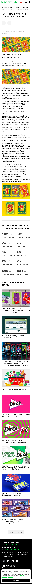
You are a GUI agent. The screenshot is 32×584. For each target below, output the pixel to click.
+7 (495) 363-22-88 (11, 542)
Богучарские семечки (8, 31)
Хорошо (16, 580)
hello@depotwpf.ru (11, 547)
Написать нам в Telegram (11, 549)
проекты (4, 33)
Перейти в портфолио (16, 532)
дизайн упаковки (20, 31)
